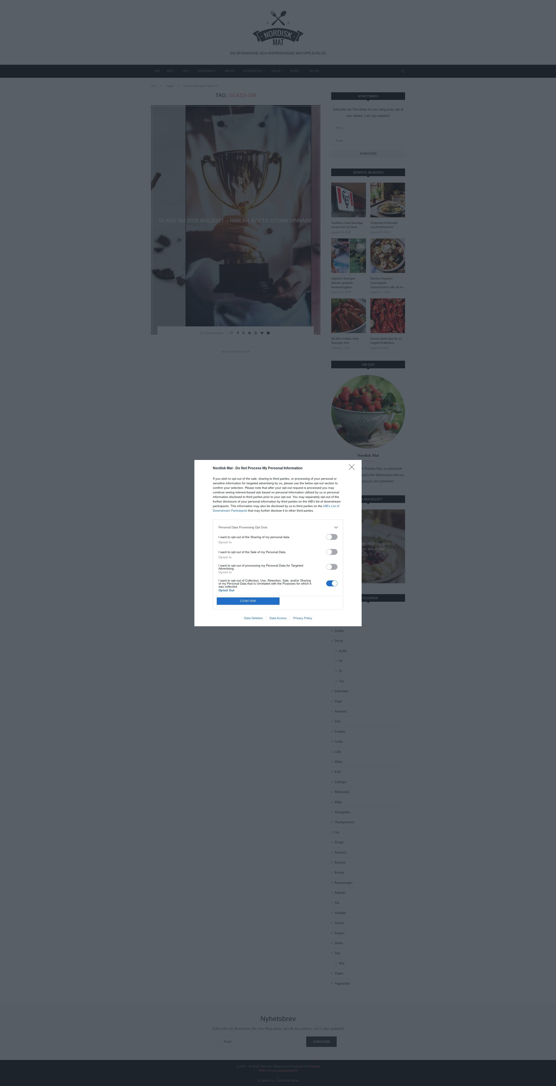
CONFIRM (248, 601)
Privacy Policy (302, 618)
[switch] (332, 537)
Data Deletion (253, 618)
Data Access (278, 618)
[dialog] (278, 543)
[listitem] (278, 527)
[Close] (353, 468)
